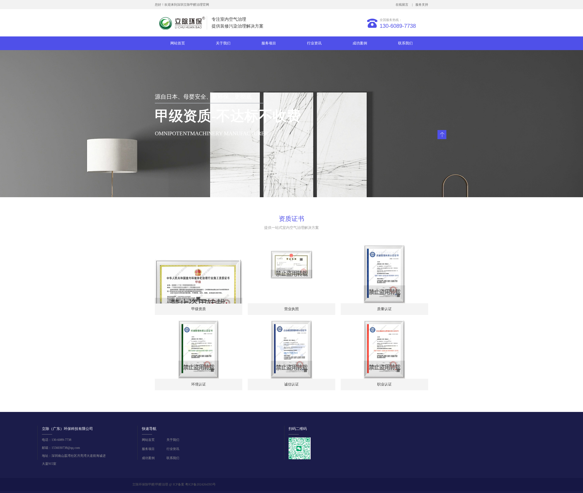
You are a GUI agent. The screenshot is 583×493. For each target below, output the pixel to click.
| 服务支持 (419, 4)
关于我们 (223, 43)
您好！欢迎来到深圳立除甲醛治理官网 (182, 4)
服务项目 (268, 43)
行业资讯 (314, 43)
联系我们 (405, 43)
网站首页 (177, 43)
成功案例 (360, 43)
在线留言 (403, 4)
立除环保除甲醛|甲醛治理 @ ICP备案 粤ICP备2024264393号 (174, 484)
